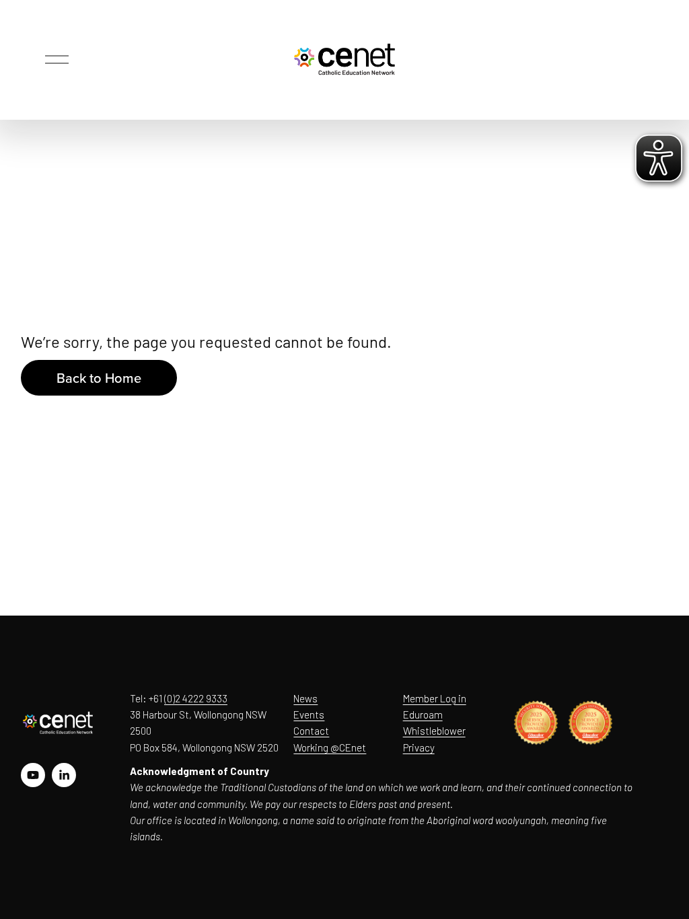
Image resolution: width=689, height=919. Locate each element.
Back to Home (99, 378)
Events (308, 714)
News (305, 698)
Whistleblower (434, 731)
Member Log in (434, 698)
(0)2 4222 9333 (195, 698)
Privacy (419, 747)
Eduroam (423, 714)
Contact (311, 731)
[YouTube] (33, 775)
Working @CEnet (329, 747)
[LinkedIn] (64, 775)
